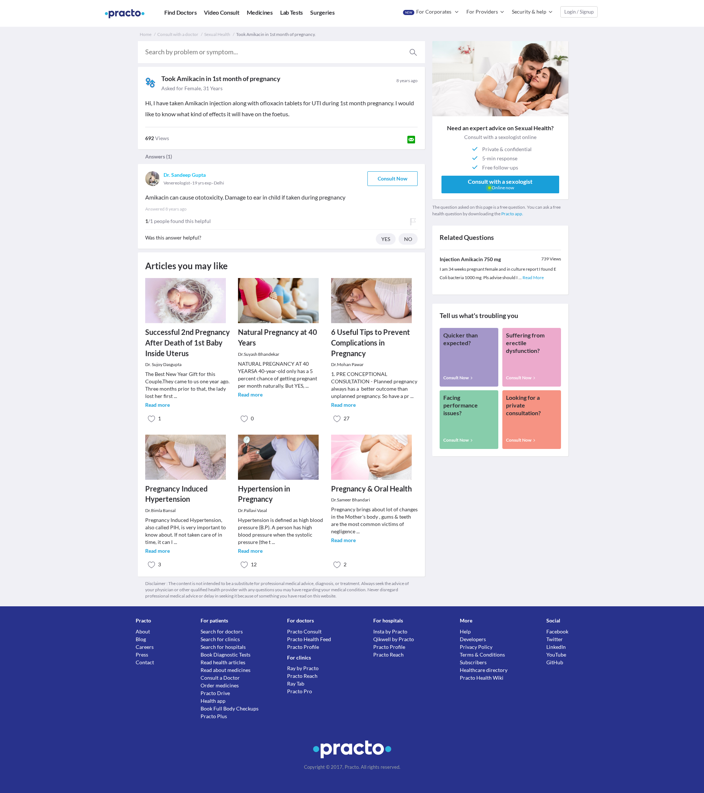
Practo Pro (299, 691)
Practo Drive (215, 693)
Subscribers (473, 662)
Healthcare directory (483, 670)
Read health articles (223, 662)
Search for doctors (222, 631)
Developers (473, 639)
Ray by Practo (303, 668)
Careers (145, 647)
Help (465, 631)
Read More (533, 277)
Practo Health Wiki (481, 678)
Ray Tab (295, 683)
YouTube (556, 654)
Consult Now (392, 178)
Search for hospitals (223, 647)
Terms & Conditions (482, 654)
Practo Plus (214, 716)
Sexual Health (217, 34)
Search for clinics (220, 639)
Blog (141, 639)
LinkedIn (556, 647)
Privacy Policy (476, 647)
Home (145, 34)
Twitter (554, 639)
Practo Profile (303, 647)
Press (142, 654)
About (143, 631)
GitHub (554, 662)
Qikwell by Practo (393, 639)
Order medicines (220, 685)
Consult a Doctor (220, 678)
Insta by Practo (390, 631)
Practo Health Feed (309, 639)
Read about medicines (225, 670)
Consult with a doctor (177, 34)
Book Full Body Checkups (229, 708)
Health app (213, 701)
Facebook (557, 631)
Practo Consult (304, 631)
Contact (145, 662)
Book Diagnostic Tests (225, 654)
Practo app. (512, 213)
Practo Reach (302, 676)
